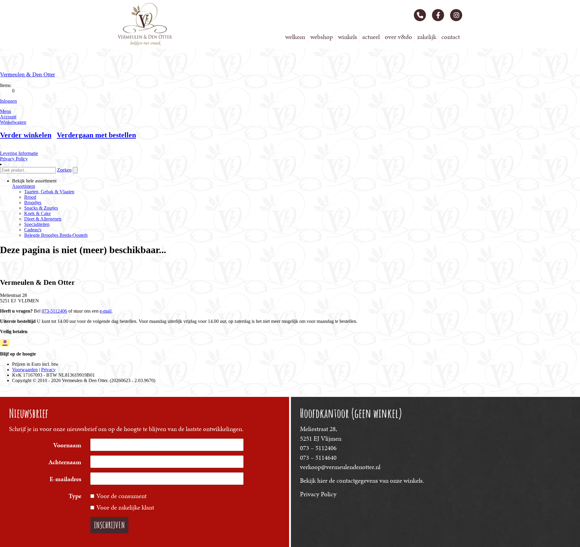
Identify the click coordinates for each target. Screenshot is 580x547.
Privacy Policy (318, 494)
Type (75, 495)
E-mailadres (65, 479)
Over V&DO (398, 36)
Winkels (347, 36)
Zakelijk (426, 36)
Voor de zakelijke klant (125, 507)
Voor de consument (121, 495)
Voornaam (67, 445)
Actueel (371, 36)
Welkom (295, 36)
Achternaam (64, 462)
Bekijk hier (313, 480)
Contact (450, 36)
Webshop (321, 36)
